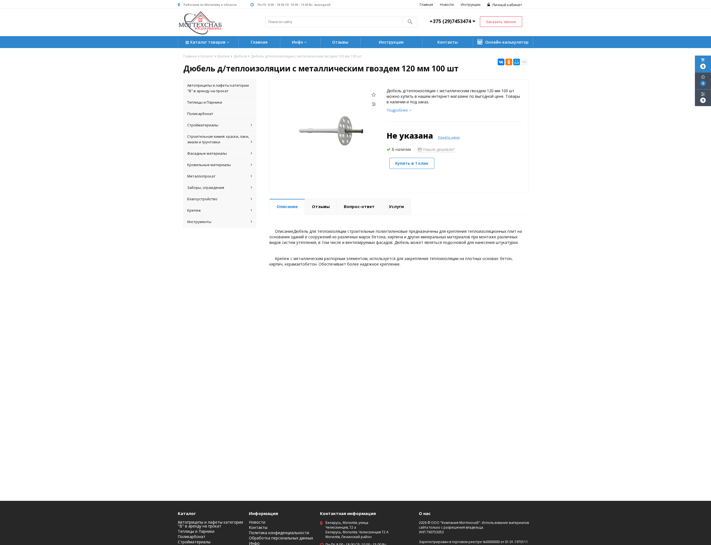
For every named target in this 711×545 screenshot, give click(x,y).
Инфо (298, 42)
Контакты (447, 42)
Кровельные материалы (209, 164)
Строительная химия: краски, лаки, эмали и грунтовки (218, 139)
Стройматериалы (202, 125)
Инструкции (470, 4)
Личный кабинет (506, 4)
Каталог (187, 513)
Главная (426, 4)
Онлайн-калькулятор (506, 42)
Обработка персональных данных (281, 538)
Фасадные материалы (207, 153)
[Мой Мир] (516, 62)
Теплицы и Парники (204, 102)
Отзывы (340, 42)
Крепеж (194, 210)
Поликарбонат (200, 113)
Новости (447, 4)
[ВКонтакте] (501, 62)
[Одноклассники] (508, 62)
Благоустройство (202, 198)
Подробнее (398, 110)
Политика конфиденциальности (279, 533)
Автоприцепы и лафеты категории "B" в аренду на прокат (218, 88)
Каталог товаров (208, 42)
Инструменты (199, 221)
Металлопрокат (201, 176)
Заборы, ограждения (205, 187)
